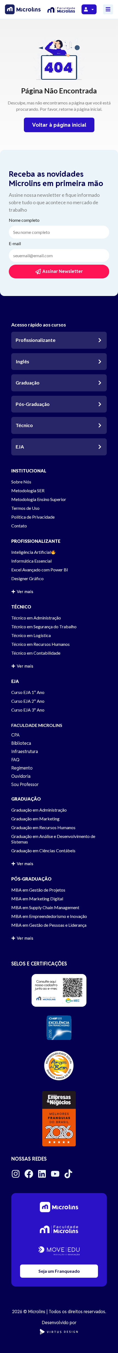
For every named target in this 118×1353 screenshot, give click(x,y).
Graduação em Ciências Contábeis (43, 850)
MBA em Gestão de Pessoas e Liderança (48, 925)
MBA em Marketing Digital (37, 898)
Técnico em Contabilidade (35, 652)
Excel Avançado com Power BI (39, 569)
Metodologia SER (27, 490)
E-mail (15, 243)
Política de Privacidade (33, 516)
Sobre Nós (21, 481)
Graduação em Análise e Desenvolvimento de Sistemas (53, 839)
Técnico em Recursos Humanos (40, 644)
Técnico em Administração (36, 617)
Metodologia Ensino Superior (38, 499)
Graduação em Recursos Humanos (43, 827)
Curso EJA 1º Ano (27, 692)
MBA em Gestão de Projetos (38, 889)
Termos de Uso (25, 508)
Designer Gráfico (27, 578)
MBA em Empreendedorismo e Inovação (49, 916)
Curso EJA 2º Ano (27, 701)
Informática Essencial (31, 560)
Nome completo (24, 220)
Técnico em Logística (31, 635)
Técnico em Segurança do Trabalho (44, 626)
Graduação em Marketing (35, 818)
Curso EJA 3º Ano (27, 709)
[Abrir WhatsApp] (104, 1339)
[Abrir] (92, 9)
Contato (19, 525)
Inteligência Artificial (31, 552)
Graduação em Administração (39, 809)
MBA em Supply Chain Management (45, 907)
